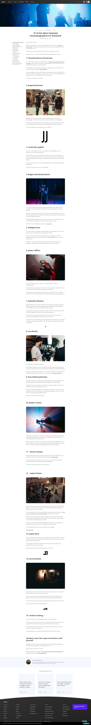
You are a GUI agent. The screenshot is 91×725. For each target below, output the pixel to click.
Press (25, 721)
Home (36, 30)
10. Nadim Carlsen (15, 54)
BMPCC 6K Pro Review (49, 711)
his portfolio (49, 223)
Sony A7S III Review (48, 706)
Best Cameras (32, 706)
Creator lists (41, 30)
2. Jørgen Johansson (15, 43)
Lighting (5, 717)
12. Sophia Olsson (15, 57)
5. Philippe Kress (15, 47)
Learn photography (66, 709)
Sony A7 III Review (48, 715)
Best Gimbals (32, 711)
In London (18, 713)
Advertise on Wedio (38, 721)
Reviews (27, 1)
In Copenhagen (19, 715)
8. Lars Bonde (14, 51)
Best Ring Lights (33, 713)
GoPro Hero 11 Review (49, 713)
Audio (5, 715)
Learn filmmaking (65, 706)
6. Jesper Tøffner (15, 49)
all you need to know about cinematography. (52, 651)
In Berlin (17, 717)
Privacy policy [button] (39, 723)
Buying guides (21, 1)
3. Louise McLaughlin (15, 45)
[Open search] (84, 2)
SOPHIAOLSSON (29, 530)
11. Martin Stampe (15, 56)
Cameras (5, 706)
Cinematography (43, 38)
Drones (5, 711)
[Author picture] (28, 662)
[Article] (27, 676)
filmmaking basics (42, 653)
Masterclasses (65, 715)
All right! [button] (86, 723)
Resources (64, 704)
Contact (32, 721)
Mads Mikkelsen (43, 69)
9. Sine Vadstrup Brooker (16, 53)
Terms (14, 721)
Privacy (17, 721)
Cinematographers (48, 30)
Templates (64, 711)
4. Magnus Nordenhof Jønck (16, 46)
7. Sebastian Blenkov (15, 50)
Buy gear (9, 1)
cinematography (54, 457)
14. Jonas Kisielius (15, 60)
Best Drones (32, 709)
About (21, 721)
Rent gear (15, 1)
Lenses (5, 709)
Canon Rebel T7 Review (49, 717)
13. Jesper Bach (15, 58)
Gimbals (5, 713)
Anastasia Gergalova (37, 660)
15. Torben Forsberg (15, 61)
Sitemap (28, 721)
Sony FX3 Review (48, 709)
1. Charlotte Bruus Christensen (18, 42)
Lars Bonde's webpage (56, 373)
